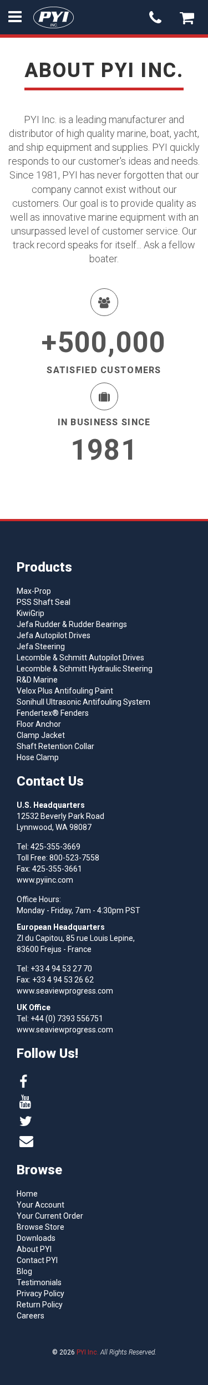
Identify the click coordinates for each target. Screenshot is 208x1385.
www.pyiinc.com (45, 879)
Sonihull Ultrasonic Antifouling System (83, 701)
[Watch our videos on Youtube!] (25, 1102)
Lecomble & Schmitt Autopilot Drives (80, 657)
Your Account (40, 1204)
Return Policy (40, 1304)
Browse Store (40, 1227)
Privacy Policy (40, 1293)
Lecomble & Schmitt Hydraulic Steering (85, 668)
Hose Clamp (38, 757)
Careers (30, 1315)
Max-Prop (34, 591)
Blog (24, 1271)
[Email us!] (26, 1141)
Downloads (36, 1238)
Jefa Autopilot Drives (53, 635)
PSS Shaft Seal (43, 602)
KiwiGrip (30, 613)
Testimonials (39, 1282)
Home (27, 1193)
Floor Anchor (39, 724)
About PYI (34, 1249)
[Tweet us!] (26, 1121)
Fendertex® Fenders (53, 713)
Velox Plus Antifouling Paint (65, 690)
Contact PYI (37, 1260)
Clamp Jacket (41, 735)
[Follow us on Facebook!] (23, 1082)
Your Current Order (50, 1215)
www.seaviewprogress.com (65, 990)
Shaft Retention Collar (55, 746)
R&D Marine (37, 679)
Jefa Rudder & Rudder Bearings (72, 624)
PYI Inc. (88, 1352)
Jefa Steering (41, 646)
